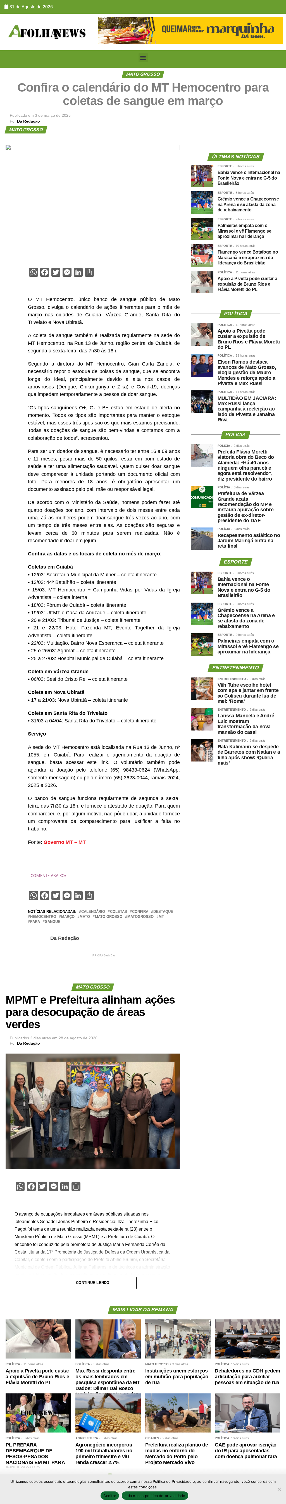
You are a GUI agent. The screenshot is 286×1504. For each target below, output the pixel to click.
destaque (163, 912)
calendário (93, 912)
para (35, 922)
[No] (279, 1489)
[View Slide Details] (190, 30)
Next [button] (276, 29)
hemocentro (43, 917)
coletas (118, 912)
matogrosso (140, 917)
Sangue (52, 922)
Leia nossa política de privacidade (155, 1495)
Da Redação (28, 121)
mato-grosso (108, 917)
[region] (190, 30)
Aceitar (109, 1495)
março (68, 917)
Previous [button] (105, 29)
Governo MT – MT (65, 842)
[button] (143, 57)
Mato (85, 917)
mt (161, 917)
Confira (140, 912)
